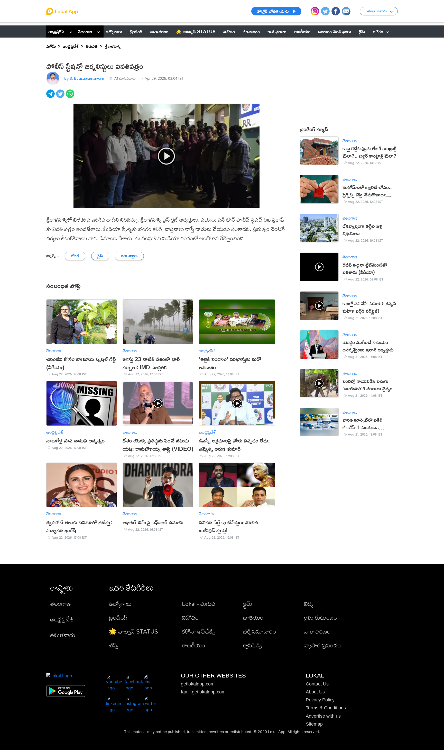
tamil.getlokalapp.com (203, 691)
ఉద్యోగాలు (120, 604)
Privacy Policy (320, 699)
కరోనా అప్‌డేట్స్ (198, 631)
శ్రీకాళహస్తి (113, 46)
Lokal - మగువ (198, 604)
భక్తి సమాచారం (259, 631)
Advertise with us (323, 716)
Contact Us (317, 683)
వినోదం (190, 617)
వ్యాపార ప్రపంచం (322, 645)
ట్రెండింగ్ (118, 617)
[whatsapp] (71, 96)
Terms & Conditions (326, 707)
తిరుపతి (92, 46)
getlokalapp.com (198, 683)
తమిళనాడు (62, 635)
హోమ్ (51, 46)
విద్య (308, 604)
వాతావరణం (317, 631)
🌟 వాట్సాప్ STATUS (133, 631)
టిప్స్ (113, 645)
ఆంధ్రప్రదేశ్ (56, 31)
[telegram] (51, 96)
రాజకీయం (193, 645)
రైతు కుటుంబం (320, 617)
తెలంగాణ (85, 31)
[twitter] (61, 96)
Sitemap (314, 724)
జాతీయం (253, 617)
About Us (315, 691)
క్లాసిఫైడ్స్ (252, 645)
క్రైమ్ (247, 604)
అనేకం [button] (378, 31)
